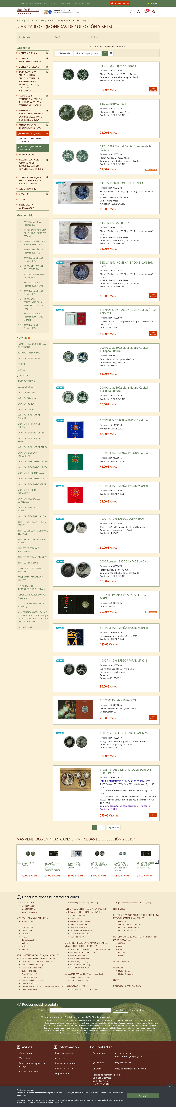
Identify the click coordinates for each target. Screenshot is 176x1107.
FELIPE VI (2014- (26, 154)
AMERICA (121, 943)
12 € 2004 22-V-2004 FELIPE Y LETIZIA (33, 268)
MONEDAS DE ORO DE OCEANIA (33, 461)
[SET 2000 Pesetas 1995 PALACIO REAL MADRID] (75, 604)
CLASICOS (122, 921)
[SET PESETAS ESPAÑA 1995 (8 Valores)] (75, 637)
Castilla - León (27, 931)
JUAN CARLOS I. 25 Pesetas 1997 (32, 223)
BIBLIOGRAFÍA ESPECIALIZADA (26, 206)
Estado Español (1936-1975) (80, 977)
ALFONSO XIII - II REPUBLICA (129, 924)
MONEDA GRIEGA (26, 409)
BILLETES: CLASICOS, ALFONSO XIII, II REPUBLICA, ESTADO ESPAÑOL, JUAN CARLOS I (31, 166)
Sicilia (24, 946)
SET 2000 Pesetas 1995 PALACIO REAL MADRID (123, 596)
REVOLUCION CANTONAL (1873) (82, 952)
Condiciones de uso (74, 1017)
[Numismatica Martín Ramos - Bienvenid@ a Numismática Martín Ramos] (27, 11)
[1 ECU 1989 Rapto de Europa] (75, 75)
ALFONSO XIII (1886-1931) (80, 965)
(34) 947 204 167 (121, 3)
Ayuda (87, 3)
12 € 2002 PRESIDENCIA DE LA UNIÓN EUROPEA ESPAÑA (35, 233)
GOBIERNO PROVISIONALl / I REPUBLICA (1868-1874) (90, 949)
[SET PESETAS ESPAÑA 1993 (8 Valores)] (75, 462)
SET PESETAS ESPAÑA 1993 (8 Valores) (124, 453)
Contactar (79, 3)
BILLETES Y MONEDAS (28, 562)
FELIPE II (21, 364)
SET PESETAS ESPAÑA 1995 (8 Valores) (124, 628)
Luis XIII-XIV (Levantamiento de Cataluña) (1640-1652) (42, 986)
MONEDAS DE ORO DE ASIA (31, 473)
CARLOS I (22, 369)
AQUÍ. (61, 1103)
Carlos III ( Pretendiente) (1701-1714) (84, 903)
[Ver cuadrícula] (111, 53)
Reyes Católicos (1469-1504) (32, 965)
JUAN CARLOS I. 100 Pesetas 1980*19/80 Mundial (33, 316)
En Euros (95, 37)
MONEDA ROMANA (27, 398)
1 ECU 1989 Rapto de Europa (118, 66)
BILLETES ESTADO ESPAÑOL (128, 928)
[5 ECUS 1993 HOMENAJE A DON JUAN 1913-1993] (75, 272)
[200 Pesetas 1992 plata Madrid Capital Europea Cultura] (75, 357)
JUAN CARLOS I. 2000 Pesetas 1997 (33, 292)
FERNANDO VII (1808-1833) (80, 934)
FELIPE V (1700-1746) (78, 915)
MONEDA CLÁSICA (28, 53)
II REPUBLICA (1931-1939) (79, 968)
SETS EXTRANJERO (27, 188)
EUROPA (121, 955)
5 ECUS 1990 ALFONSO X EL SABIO (121, 183)
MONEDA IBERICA (26, 403)
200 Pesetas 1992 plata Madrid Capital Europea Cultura (124, 349)
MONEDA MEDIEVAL (29, 66)
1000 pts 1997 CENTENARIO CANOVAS (124, 733)
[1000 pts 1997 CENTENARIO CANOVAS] (75, 742)
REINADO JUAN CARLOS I (29, 352)
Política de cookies (64, 1068)
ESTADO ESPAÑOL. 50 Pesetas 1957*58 (34, 251)
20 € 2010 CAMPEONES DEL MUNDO (35, 276)
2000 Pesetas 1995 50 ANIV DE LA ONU (124, 561)
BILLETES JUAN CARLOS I (127, 931)
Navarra (25, 934)
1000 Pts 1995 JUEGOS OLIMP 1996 (122, 518)
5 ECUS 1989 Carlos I (113, 103)
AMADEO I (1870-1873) (78, 955)
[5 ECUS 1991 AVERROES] (75, 232)
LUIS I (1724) (74, 918)
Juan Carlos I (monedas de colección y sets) (30, 148)
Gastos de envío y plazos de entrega (32, 1065)
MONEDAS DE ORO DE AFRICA (32, 484)
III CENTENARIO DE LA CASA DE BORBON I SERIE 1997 (126, 771)
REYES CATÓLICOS (26, 381)
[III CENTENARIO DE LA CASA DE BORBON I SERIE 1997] (75, 779)
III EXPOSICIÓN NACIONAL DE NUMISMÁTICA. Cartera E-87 (128, 311)
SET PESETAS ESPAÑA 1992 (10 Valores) (124, 420)
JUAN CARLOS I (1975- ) (30, 133)
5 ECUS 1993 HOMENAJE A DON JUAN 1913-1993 (127, 264)
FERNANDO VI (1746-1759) (80, 921)
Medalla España (124, 971)
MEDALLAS (24, 194)
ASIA (120, 949)
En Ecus (59, 37)
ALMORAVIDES (27, 921)
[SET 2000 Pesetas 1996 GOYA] (75, 709)
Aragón (24, 937)
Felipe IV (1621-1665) (29, 983)
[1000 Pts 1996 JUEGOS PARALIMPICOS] (75, 670)
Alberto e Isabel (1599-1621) (32, 980)
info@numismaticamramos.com (114, 1030)
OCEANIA (121, 952)
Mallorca (25, 943)
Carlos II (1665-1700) (29, 989)
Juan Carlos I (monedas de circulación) (30, 140)
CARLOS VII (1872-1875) (79, 962)
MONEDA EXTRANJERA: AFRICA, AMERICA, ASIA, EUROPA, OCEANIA (30, 180)
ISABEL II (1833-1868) (78, 937)
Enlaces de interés (64, 1053)
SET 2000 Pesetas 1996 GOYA (118, 700)
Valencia (25, 949)
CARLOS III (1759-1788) (78, 924)
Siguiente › (114, 827)
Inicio (22, 3)
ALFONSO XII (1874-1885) (79, 958)
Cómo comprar (26, 1053)
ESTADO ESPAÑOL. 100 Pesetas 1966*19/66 (34, 243)
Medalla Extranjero (125, 974)
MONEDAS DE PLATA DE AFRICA (33, 447)
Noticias (38, 3)
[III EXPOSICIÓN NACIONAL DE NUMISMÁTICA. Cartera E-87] (75, 319)
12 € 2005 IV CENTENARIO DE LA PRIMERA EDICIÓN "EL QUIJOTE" (34, 304)
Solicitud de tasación (65, 3)
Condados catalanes (29, 940)
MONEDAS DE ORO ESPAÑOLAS (33, 516)
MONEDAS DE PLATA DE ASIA (31, 432)
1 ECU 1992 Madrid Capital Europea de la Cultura (125, 147)
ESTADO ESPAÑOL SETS (79, 980)
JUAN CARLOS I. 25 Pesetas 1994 (32, 326)
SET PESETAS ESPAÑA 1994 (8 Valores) (124, 486)
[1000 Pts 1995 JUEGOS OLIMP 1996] (75, 528)
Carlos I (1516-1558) (29, 971)
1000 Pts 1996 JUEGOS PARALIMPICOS (124, 660)
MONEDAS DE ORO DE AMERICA (33, 478)
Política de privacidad (99, 1017)
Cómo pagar (25, 1058)
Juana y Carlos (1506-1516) (32, 968)
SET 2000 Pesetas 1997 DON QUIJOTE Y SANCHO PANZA (53, 866)
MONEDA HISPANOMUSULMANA (30, 60)
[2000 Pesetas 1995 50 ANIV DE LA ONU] (75, 571)
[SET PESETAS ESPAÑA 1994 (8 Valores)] (75, 495)
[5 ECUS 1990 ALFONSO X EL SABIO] (75, 192)
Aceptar (143, 1095)
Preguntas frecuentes (29, 1071)
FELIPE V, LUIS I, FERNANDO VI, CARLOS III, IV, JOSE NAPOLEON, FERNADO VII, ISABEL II (30, 101)
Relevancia (64, 53)
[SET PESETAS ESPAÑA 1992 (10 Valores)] (75, 429)
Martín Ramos (49, 3)
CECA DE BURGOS (26, 386)
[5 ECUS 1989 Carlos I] (75, 113)
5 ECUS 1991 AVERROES (115, 223)
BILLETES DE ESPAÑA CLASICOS (32, 557)
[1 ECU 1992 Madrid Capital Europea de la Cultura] (75, 155)
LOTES (22, 199)
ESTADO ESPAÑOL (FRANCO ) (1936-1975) (30, 127)
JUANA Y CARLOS (25, 375)
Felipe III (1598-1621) (29, 977)
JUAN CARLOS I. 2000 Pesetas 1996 (33, 259)
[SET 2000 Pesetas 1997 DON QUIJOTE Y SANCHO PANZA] (53, 853)
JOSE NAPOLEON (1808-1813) (81, 931)
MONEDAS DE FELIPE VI (29, 358)
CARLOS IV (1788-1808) (78, 928)
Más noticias (24, 627)
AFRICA (121, 946)
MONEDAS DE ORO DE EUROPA (32, 467)
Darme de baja (137, 1010)
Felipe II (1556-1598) (29, 974)
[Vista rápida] (91, 67)
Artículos (29, 3)
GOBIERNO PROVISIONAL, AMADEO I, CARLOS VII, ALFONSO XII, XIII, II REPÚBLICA (31, 115)
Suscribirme (120, 1010)
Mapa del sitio (62, 1073)
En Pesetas (25, 37)
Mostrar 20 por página (87, 53)
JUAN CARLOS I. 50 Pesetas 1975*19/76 (33, 284)
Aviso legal (60, 1058)
